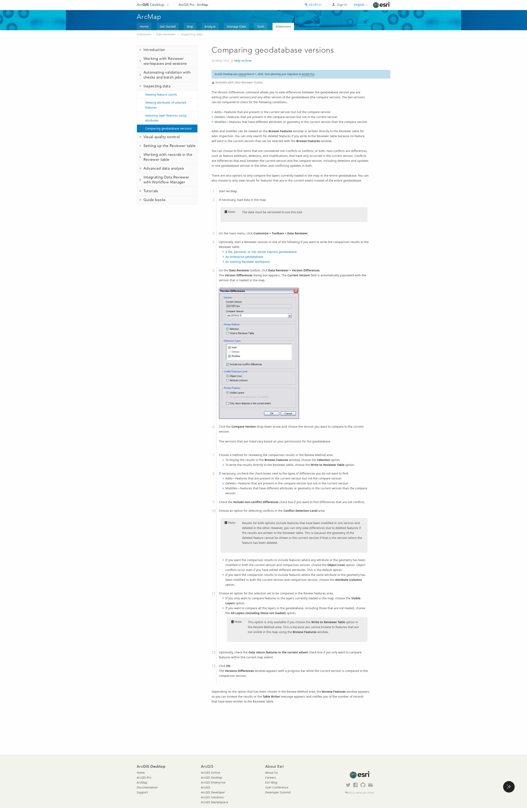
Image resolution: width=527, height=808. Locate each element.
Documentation (147, 787)
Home (144, 26)
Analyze (210, 26)
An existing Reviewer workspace (247, 262)
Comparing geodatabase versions (168, 128)
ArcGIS (205, 787)
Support (142, 792)
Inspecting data (191, 34)
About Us (271, 772)
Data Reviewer (166, 34)
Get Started (168, 26)
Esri (381, 5)
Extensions (283, 26)
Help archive (243, 61)
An (244, 257)
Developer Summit (278, 792)
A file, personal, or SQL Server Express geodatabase (261, 252)
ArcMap (202, 5)
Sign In (342, 5)
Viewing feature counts (161, 94)
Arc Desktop (150, 4)
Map (190, 26)
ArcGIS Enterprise (213, 782)
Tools (260, 26)
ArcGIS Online (210, 772)
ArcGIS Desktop (211, 777)
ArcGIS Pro (187, 5)
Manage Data (236, 26)
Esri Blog (271, 782)
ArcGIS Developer (213, 792)
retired (242, 74)
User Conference (276, 787)
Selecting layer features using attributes (166, 117)
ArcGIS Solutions (212, 797)
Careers (270, 777)
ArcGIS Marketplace (214, 802)
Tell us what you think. (361, 792)
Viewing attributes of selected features (165, 105)
